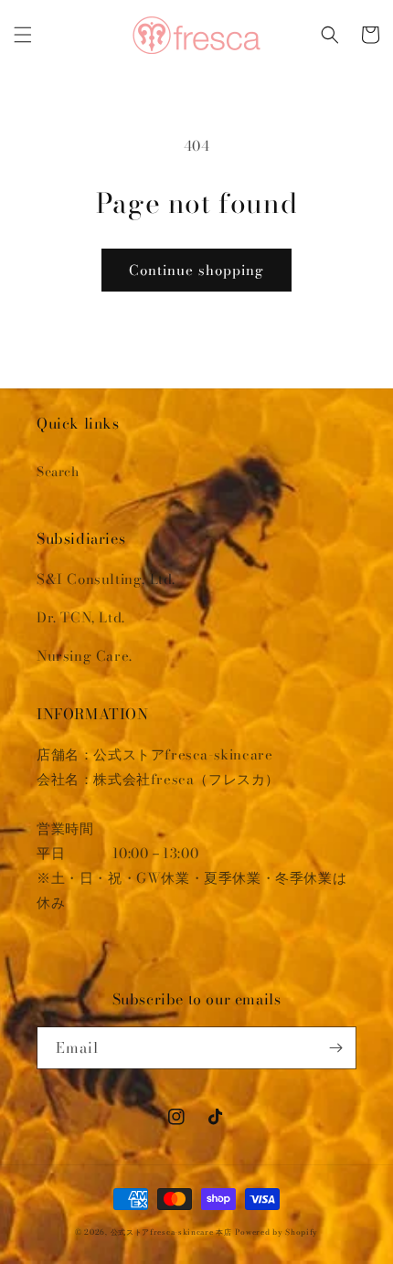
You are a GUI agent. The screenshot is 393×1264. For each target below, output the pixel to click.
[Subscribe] (335, 1047)
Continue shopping (196, 270)
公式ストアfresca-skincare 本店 (171, 1232)
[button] (23, 35)
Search (58, 472)
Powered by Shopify (276, 1232)
